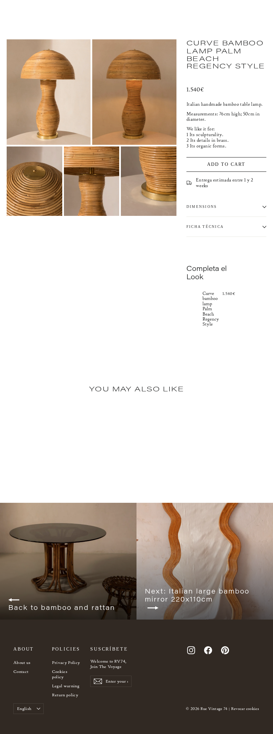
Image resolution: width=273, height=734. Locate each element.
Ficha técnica (205, 227)
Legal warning (66, 685)
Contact (20, 671)
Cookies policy (59, 674)
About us (22, 662)
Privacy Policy (66, 662)
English (24, 708)
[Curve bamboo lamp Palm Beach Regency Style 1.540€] (193, 308)
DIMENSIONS (201, 207)
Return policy (65, 694)
